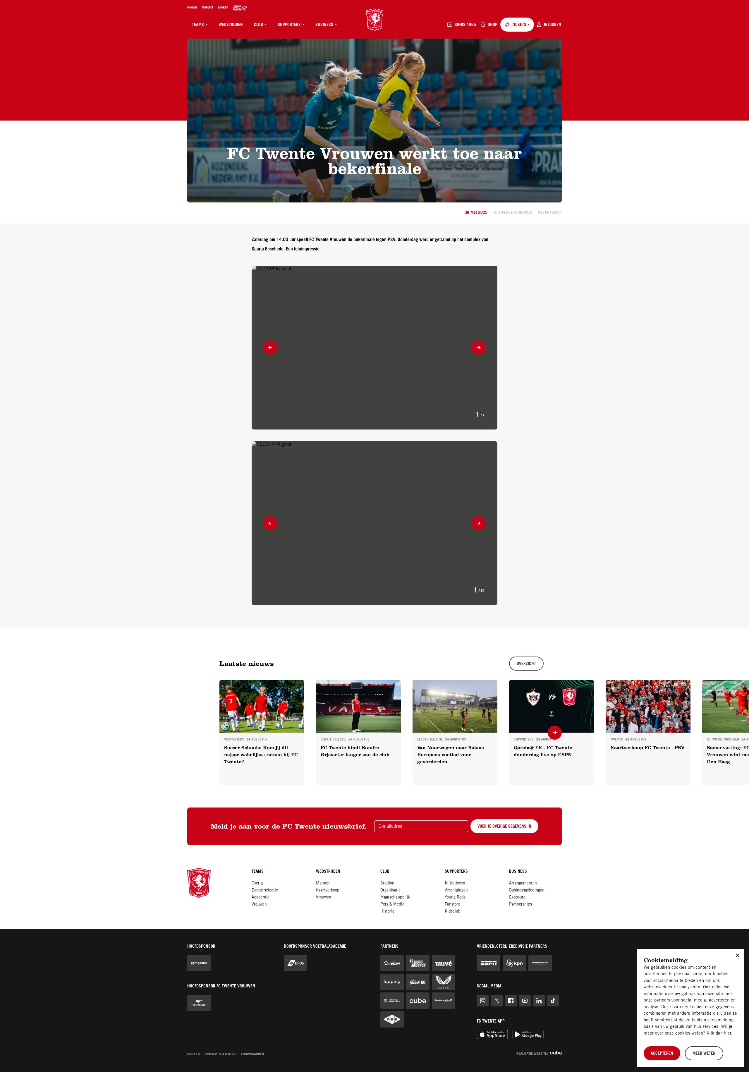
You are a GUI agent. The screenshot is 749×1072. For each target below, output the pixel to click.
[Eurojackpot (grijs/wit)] (418, 963)
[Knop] (270, 348)
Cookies (193, 1054)
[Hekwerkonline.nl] (443, 1000)
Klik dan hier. (720, 1033)
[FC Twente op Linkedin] (539, 1000)
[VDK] (392, 1019)
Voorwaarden (252, 1054)
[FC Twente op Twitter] (497, 1000)
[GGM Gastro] (199, 963)
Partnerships (520, 905)
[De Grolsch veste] (240, 8)
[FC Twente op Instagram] (483, 1000)
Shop (492, 25)
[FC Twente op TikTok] (553, 1000)
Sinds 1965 (465, 25)
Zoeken (223, 7)
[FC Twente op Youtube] (525, 1000)
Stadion (387, 884)
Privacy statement (220, 1054)
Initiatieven (455, 884)
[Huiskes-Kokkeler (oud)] (392, 1000)
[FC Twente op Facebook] (511, 1000)
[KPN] (514, 963)
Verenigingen (456, 891)
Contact (207, 7)
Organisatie (390, 891)
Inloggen (552, 25)
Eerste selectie (265, 891)
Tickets (519, 25)
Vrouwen (259, 905)
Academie (260, 898)
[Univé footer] (443, 963)
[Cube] (418, 1000)
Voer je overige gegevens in (504, 827)
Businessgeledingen (526, 891)
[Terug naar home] (374, 20)
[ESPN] (488, 963)
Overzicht (526, 664)
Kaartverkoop (327, 891)
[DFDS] (295, 963)
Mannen (323, 884)
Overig (257, 884)
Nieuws (192, 7)
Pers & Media (392, 905)
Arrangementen (523, 884)
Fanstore (452, 905)
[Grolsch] (418, 982)
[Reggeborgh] (199, 1003)
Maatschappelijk (395, 898)
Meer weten (704, 1054)
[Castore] (443, 982)
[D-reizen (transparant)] (392, 963)
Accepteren (662, 1054)
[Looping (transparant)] (392, 982)
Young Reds (455, 898)
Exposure (517, 898)
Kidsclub (453, 912)
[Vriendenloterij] (540, 963)
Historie (387, 912)
